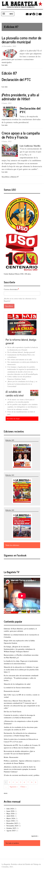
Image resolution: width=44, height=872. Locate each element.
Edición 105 (10, 440)
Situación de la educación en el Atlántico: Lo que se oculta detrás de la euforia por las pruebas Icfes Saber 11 (21, 669)
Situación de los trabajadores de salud (17, 684)
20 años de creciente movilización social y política (21, 775)
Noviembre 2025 (12, 825)
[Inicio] (22, 4)
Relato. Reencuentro (11, 757)
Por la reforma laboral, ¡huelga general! (21, 341)
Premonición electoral (11, 691)
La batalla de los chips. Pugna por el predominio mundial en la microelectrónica (21, 662)
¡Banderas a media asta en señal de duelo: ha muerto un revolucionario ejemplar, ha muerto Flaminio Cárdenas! (20, 769)
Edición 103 (10, 475)
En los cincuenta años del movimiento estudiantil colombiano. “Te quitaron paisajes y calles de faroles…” (21, 677)
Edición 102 (10, 510)
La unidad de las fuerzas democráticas (17, 687)
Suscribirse (9, 306)
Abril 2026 (10, 816)
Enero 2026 (10, 821)
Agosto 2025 (11, 830)
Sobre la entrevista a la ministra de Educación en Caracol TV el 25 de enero (21, 740)
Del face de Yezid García (12, 711)
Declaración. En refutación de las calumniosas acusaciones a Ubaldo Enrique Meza (20, 734)
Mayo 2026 (10, 813)
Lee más (5, 65)
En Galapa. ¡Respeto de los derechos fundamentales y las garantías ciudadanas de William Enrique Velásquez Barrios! (19, 649)
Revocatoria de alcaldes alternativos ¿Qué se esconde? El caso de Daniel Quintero (19, 752)
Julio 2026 (10, 808)
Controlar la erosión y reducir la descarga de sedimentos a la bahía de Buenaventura (19, 716)
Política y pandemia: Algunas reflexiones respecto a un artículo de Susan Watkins (22, 762)
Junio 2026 (10, 811)
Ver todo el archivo (12, 843)
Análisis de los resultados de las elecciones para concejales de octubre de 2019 (20, 728)
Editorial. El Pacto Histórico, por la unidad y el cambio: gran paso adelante (20, 629)
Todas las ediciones (12, 545)
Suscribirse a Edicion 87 (10, 177)
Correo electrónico (11, 289)
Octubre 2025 (11, 828)
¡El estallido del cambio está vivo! (14, 393)
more (5, 793)
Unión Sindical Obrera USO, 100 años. (17, 274)
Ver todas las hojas (13, 418)
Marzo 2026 (10, 818)
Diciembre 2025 (12, 823)
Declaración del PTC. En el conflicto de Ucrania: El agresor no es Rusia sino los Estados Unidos (22, 746)
